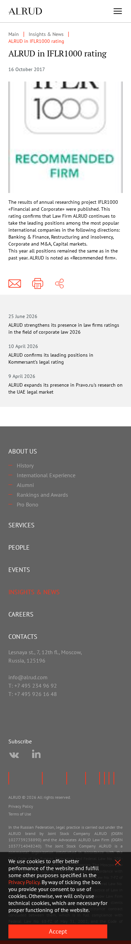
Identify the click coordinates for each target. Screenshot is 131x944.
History (25, 465)
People (19, 547)
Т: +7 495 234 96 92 (32, 685)
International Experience (46, 475)
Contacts (22, 637)
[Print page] (37, 283)
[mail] (14, 283)
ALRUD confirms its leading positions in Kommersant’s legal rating (50, 358)
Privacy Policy (20, 806)
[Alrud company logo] (25, 11)
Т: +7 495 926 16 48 (32, 693)
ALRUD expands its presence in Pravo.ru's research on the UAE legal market (65, 388)
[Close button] (118, 862)
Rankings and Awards (42, 494)
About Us (22, 451)
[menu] (117, 11)
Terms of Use (19, 814)
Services (21, 525)
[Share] (59, 283)
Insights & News (34, 592)
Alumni (25, 485)
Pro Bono (27, 504)
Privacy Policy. (24, 882)
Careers (21, 614)
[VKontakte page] (14, 755)
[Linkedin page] (36, 755)
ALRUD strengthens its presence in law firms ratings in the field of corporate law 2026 (63, 328)
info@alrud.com (28, 677)
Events (19, 570)
